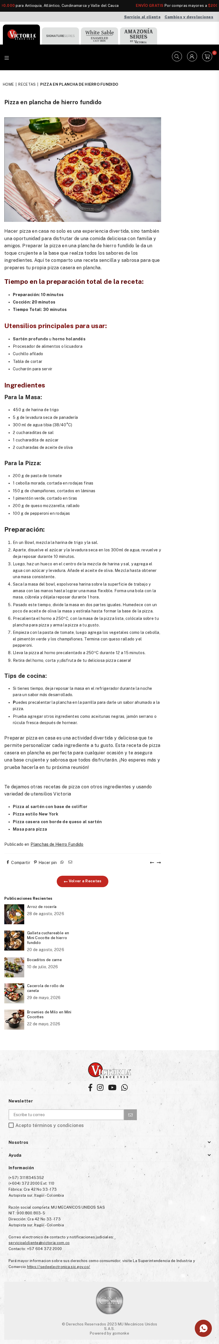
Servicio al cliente (142, 17)
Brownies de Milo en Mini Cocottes (49, 1014)
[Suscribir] (130, 1114)
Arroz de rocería (41, 907)
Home (8, 84)
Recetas (27, 84)
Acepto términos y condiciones (49, 1125)
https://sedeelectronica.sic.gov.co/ (58, 1267)
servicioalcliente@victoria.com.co (39, 1243)
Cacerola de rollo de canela (45, 988)
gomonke (120, 1333)
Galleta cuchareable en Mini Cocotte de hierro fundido (48, 938)
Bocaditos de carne (44, 960)
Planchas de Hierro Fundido (57, 844)
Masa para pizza (30, 829)
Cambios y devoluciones (189, 17)
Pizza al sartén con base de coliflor (50, 806)
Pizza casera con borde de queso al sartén (57, 821)
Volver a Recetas (85, 881)
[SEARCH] (176, 57)
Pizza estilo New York (35, 814)
